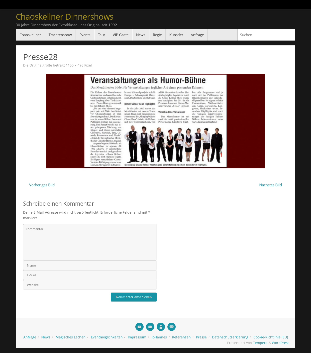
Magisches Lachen (71, 337)
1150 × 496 (74, 65)
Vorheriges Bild (42, 184)
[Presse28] (155, 121)
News (45, 337)
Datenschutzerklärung (230, 337)
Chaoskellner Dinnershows (64, 16)
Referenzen (181, 337)
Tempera (260, 343)
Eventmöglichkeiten (107, 337)
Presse (201, 337)
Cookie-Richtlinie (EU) (270, 337)
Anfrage (29, 337)
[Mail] (171, 327)
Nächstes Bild (270, 184)
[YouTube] (139, 327)
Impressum (137, 337)
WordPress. (281, 343)
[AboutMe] (161, 327)
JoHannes (159, 337)
